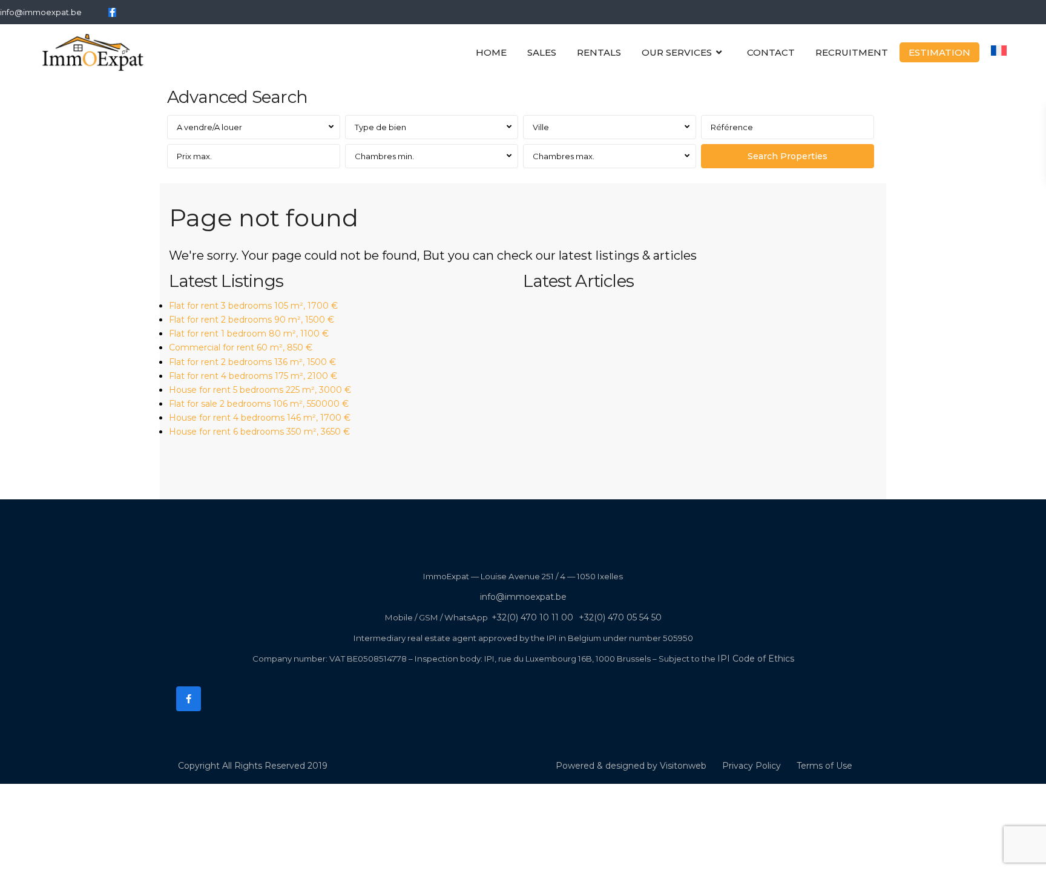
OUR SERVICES (677, 52)
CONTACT (771, 52)
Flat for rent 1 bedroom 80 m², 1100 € (249, 333)
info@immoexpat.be (41, 12)
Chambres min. (384, 156)
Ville (541, 127)
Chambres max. (563, 156)
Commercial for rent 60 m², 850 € (240, 347)
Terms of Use (824, 765)
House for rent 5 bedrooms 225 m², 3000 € (260, 389)
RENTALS (599, 52)
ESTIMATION (939, 52)
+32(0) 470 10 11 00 (532, 617)
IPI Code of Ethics (755, 658)
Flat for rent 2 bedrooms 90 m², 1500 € (251, 319)
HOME (491, 52)
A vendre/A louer (209, 127)
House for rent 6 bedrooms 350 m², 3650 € (259, 431)
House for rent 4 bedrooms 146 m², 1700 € (259, 417)
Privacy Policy (751, 765)
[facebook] (112, 12)
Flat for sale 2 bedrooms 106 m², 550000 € (259, 403)
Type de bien (380, 127)
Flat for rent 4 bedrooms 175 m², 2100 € (253, 375)
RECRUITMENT (851, 52)
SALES (541, 52)
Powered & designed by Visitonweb (631, 765)
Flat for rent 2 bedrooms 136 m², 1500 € (252, 362)
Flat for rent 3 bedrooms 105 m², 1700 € (253, 305)
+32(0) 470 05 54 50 (620, 617)
